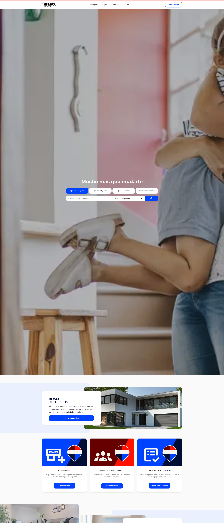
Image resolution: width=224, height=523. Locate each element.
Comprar (94, 5)
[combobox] (89, 198)
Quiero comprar (77, 191)
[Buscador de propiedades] (151, 198)
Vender (116, 5)
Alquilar (105, 5)
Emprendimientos (147, 191)
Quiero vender (123, 191)
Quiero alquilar (100, 191)
